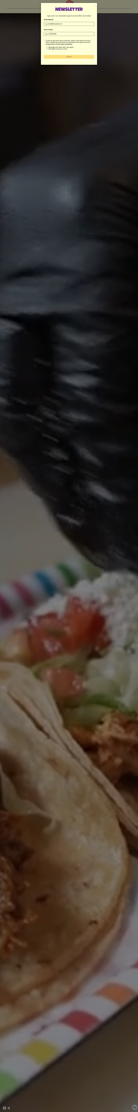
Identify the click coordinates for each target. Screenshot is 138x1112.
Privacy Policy (50, 44)
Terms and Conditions (64, 44)
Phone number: (48, 29)
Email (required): (49, 19)
